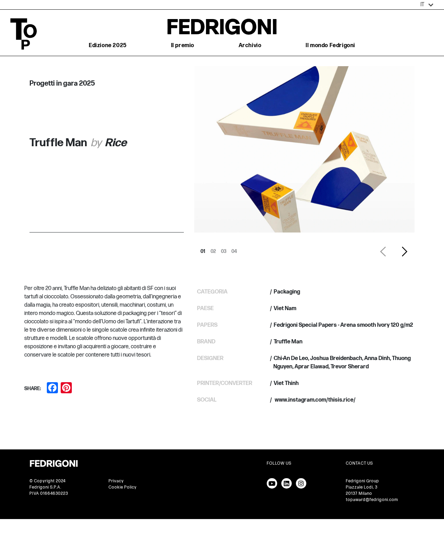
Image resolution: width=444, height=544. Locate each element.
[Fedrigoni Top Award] (222, 26)
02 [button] (213, 249)
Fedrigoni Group (362, 481)
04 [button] (234, 249)
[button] (427, 5)
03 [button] (224, 249)
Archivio (250, 45)
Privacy (116, 481)
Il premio (182, 45)
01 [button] (202, 249)
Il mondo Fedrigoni (330, 45)
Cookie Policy (123, 487)
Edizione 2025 (108, 45)
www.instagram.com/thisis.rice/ (315, 400)
